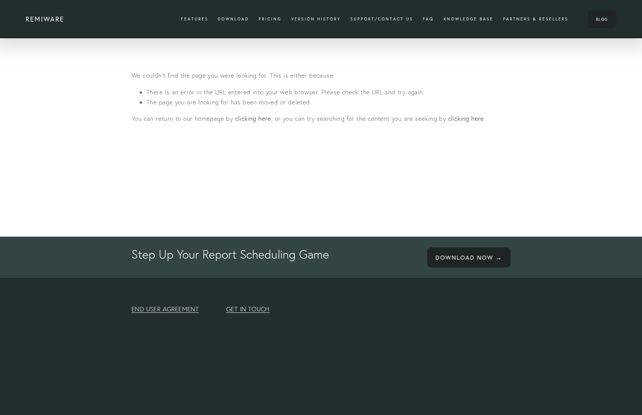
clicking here (253, 118)
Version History (316, 19)
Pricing (270, 19)
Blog (602, 19)
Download (233, 19)
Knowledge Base (468, 19)
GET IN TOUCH (248, 309)
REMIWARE (45, 19)
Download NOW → (468, 257)
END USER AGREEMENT (165, 309)
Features (194, 19)
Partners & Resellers (535, 19)
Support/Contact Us (381, 19)
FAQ (428, 19)
